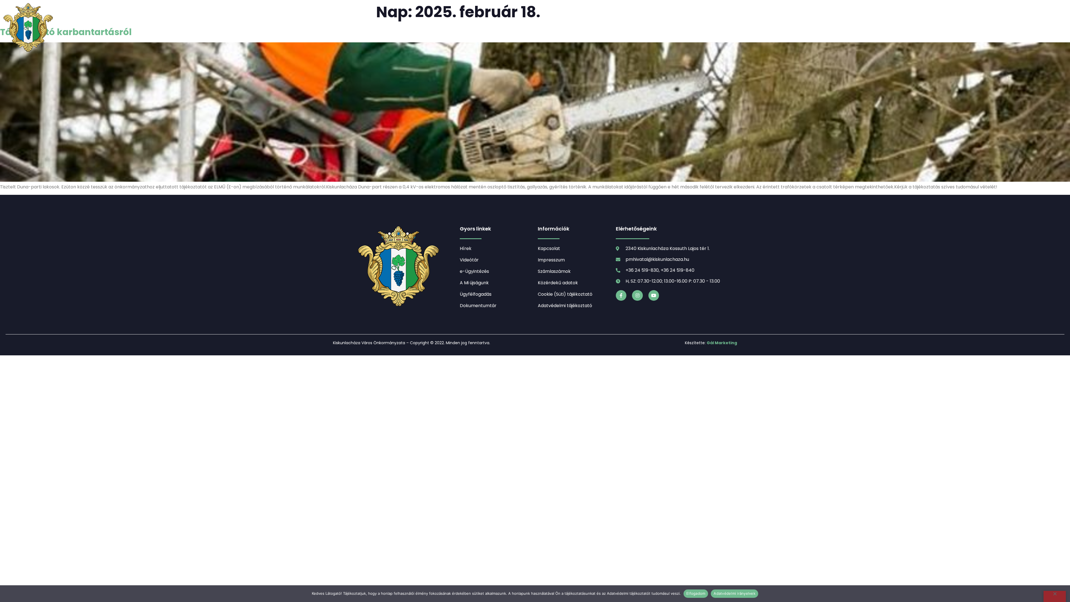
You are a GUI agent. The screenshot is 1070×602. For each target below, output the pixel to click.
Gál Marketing (722, 343)
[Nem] (1055, 596)
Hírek (433, 28)
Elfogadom (695, 593)
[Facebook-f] (621, 295)
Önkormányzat (544, 28)
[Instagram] (637, 295)
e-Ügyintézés (644, 28)
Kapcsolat (690, 28)
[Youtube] (653, 295)
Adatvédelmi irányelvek (734, 593)
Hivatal (595, 28)
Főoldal (402, 28)
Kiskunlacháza (481, 28)
